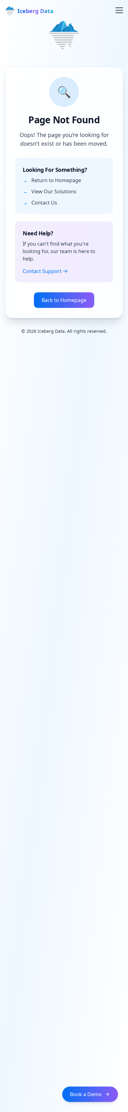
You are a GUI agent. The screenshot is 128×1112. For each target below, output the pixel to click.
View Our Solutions (53, 191)
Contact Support (42, 271)
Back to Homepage (64, 300)
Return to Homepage (56, 180)
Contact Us (44, 202)
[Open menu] (115, 9)
